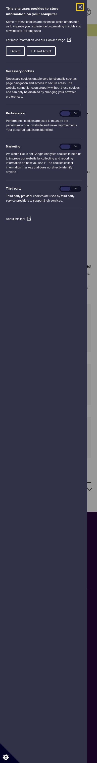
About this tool (18, 219)
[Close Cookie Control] (80, 7)
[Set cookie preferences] (10, 753)
